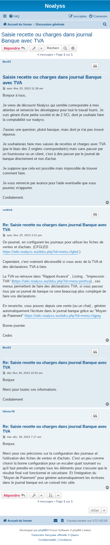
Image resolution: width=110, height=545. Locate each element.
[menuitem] (14, 16)
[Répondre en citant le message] (95, 66)
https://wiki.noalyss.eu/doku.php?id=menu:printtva (52, 281)
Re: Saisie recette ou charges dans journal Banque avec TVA (55, 227)
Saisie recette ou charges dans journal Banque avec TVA (46, 38)
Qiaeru (74, 535)
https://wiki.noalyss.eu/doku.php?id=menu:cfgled (40, 252)
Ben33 (7, 61)
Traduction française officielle (49, 535)
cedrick (8, 209)
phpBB (42, 530)
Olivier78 (9, 411)
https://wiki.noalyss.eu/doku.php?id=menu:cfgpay (63, 316)
